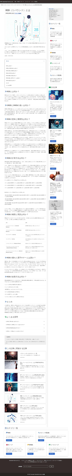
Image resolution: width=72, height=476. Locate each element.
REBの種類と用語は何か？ (11, 75)
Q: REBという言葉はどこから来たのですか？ (15, 331)
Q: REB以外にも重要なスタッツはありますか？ (15, 324)
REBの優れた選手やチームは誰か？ (13, 78)
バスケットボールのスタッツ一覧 (17, 4)
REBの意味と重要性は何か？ (12, 70)
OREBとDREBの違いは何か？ (12, 68)
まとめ (7, 82)
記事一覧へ (9, 440)
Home (2, 4)
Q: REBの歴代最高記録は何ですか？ (13, 327)
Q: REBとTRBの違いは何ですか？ (12, 321)
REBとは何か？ (9, 65)
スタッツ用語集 (34, 1)
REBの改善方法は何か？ (11, 80)
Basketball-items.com (7, 1)
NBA (15, 1)
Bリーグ (22, 1)
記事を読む (53, 116)
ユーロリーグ (27, 1)
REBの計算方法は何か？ (11, 73)
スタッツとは (7, 4)
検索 (51, 466)
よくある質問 (8, 85)
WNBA (18, 1)
